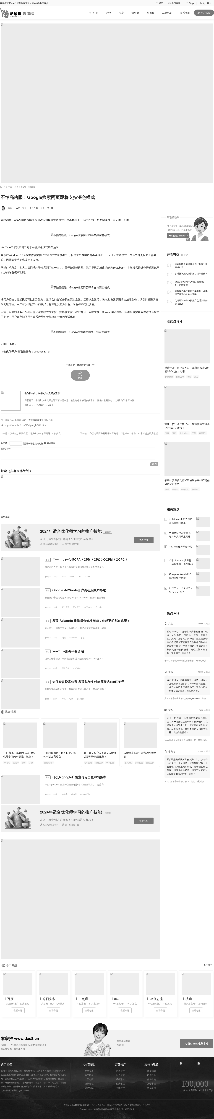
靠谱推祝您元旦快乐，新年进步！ (187, 273)
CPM (88, 576)
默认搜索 (80, 698)
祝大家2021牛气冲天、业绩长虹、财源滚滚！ (185, 283)
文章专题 (89, 1070)
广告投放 (151, 1075)
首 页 (93, 12)
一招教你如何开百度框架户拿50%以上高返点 (59, 754)
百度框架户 (49, 762)
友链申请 (151, 1083)
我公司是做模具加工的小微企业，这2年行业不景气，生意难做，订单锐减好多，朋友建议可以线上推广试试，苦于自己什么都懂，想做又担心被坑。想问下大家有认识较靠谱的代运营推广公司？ (187, 766)
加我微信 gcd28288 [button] (179, 235)
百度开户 (203, 433)
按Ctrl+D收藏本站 (196, 1043)
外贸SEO (180, 376)
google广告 (85, 794)
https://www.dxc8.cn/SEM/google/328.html (25, 425)
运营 (108, 12)
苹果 (64, 698)
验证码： (5, 443)
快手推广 (196, 489)
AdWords (88, 607)
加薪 (24, 762)
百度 (167, 433)
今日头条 (33, 208)
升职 (31, 762)
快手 (167, 489)
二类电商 (167, 12)
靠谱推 (7, 762)
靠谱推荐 (10, 712)
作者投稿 (151, 1079)
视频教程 (89, 1083)
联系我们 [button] (185, 12)
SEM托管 (110, 762)
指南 (64, 637)
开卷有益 (173, 254)
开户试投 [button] (204, 12)
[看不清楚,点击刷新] (33, 443)
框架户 (38, 1082)
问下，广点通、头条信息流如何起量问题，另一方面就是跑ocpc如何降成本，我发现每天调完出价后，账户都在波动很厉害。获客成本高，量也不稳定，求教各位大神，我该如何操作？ (187, 725)
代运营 (55, 1082)
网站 (32, 267)
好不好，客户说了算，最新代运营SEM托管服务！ (100, 754)
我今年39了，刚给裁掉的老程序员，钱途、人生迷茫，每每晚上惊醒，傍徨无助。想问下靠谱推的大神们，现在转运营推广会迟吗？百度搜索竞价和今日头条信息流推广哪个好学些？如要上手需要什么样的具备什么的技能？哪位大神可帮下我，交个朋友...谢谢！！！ (187, 642)
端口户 (47, 1082)
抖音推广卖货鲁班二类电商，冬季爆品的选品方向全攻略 (187, 292)
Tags (190, 3)
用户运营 (120, 1075)
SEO (196, 376)
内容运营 (120, 1070)
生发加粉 (128, 762)
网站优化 (169, 376)
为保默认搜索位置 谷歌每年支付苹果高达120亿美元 (35, 433)
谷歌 (130, 267)
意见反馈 (151, 1087)
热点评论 (173, 613)
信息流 (135, 12)
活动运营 (120, 1079)
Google (106, 299)
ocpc (64, 576)
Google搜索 (15, 420)
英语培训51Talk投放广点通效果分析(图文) (187, 302)
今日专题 (11, 965)
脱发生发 (139, 762)
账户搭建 (65, 607)
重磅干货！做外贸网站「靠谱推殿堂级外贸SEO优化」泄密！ (187, 369)
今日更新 (174, 3)
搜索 (121, 12)
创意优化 (185, 489)
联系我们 (151, 1070)
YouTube (6, 247)
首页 (159, 3)
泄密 (189, 376)
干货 (194, 433)
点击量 (74, 794)
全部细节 (208, 964)
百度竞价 (99, 762)
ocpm (72, 576)
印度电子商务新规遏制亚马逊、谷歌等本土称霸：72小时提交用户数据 (124, 433)
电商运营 (120, 1087)
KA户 (17, 208)
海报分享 (48, 420)
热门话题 (89, 1075)
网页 (24, 220)
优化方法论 (184, 433)
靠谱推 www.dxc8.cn (20, 1038)
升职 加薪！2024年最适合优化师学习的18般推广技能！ (19, 754)
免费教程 (120, 1083)
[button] (80, 375)
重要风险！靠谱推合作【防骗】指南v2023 (187, 265)
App (16, 220)
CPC (80, 576)
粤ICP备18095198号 (125, 1109)
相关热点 (173, 509)
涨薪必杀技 (175, 321)
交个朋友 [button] (205, 3)
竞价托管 (88, 762)
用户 (6, 299)
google (31, 186)
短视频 (150, 12)
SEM (23, 186)
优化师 (16, 762)
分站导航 (89, 1087)
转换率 (65, 794)
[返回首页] (49, 351)
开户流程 (77, 607)
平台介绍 (65, 668)
